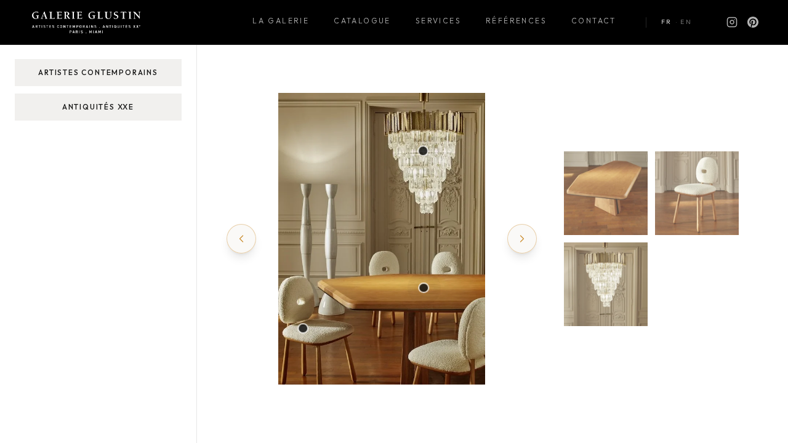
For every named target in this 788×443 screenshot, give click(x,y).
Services (438, 20)
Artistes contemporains (98, 72)
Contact (593, 20)
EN (686, 22)
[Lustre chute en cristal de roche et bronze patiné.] (423, 151)
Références (516, 20)
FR (666, 22)
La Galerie (280, 20)
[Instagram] (732, 22)
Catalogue (362, 20)
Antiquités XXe (98, 106)
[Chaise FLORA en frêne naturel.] (303, 328)
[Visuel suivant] (522, 238)
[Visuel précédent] (241, 238)
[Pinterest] (752, 22)
